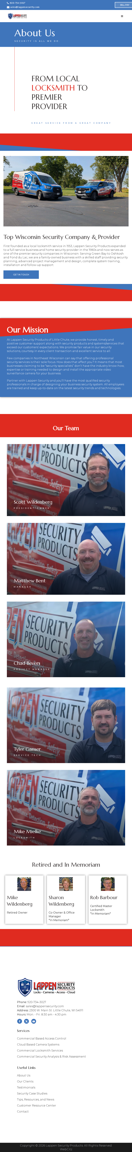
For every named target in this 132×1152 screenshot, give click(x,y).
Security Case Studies (32, 1093)
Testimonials (26, 1087)
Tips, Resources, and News (35, 1099)
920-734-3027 (17, 3)
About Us (23, 1075)
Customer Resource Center (36, 1105)
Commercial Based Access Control (41, 1038)
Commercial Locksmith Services (40, 1050)
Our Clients (25, 1081)
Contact (23, 1111)
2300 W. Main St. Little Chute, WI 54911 (56, 1010)
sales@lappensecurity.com (25, 7)
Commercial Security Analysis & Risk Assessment (51, 1056)
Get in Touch (21, 274)
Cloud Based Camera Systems (38, 1044)
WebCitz (66, 1149)
